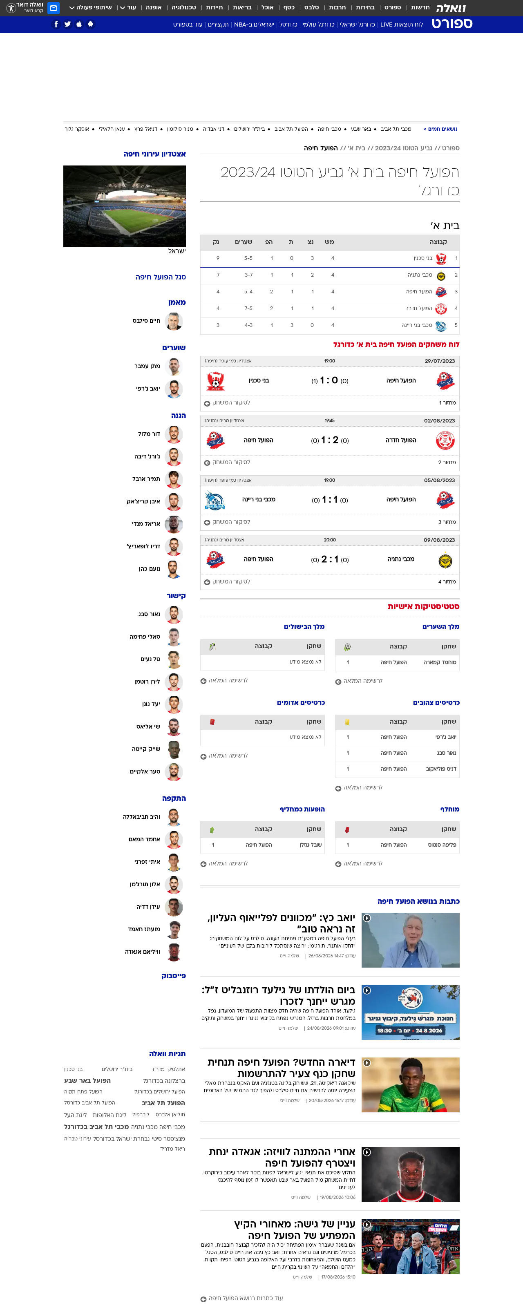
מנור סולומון (180, 129)
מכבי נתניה (401, 559)
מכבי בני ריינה (258, 500)
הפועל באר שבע (87, 1081)
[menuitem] (415, 8)
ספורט (392, 8)
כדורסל (288, 25)
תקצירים (218, 25)
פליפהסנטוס (442, 845)
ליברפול (141, 1115)
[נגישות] (11, 8)
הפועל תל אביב (291, 129)
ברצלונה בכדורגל (164, 1081)
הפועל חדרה (401, 440)
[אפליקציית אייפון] (79, 24)
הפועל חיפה (321, 148)
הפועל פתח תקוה (83, 1092)
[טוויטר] (68, 24)
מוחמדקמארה (440, 662)
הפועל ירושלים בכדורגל (159, 1092)
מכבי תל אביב (396, 129)
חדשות (420, 8)
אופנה (154, 8)
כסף (289, 8)
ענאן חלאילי (112, 129)
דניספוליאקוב (441, 769)
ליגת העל (75, 1115)
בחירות (365, 8)
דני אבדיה (213, 129)
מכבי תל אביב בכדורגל (96, 1127)
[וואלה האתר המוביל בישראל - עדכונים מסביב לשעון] (451, 8)
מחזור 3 (447, 522)
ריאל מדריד (172, 1149)
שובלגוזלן (311, 845)
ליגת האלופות (109, 1115)
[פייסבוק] (56, 24)
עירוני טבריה (77, 1139)
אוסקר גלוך (77, 129)
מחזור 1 (447, 403)
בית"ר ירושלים (249, 129)
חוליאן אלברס (170, 1115)
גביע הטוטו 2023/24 (403, 148)
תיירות (214, 8)
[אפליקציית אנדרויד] (90, 24)
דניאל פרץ (145, 129)
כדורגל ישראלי (357, 25)
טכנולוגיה (184, 8)
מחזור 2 (447, 463)
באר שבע (361, 129)
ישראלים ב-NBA (254, 25)
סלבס (311, 8)
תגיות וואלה (167, 1054)
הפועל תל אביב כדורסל (89, 1103)
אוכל (268, 8)
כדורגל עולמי (319, 25)
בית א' (356, 148)
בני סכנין (259, 381)
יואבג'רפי (446, 737)
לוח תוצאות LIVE (401, 25)
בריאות (242, 8)
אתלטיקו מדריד (168, 1069)
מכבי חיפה (329, 129)
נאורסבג (446, 753)
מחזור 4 (447, 582)
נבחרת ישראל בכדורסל (121, 1139)
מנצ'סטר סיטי (168, 1139)
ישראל (177, 251)
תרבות (337, 8)
